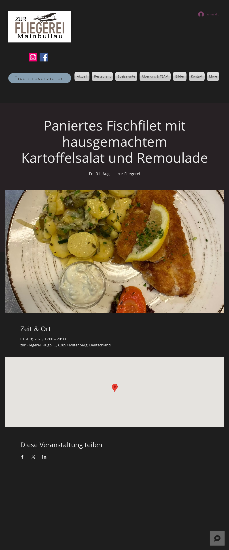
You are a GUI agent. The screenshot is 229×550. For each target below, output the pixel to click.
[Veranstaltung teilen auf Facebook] (22, 457)
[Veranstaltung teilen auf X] (33, 457)
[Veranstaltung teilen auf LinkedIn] (44, 457)
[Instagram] (33, 57)
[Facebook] (44, 57)
